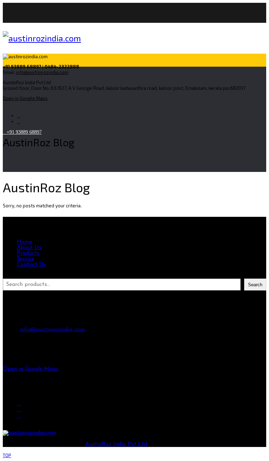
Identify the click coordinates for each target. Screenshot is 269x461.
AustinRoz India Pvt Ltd (116, 444)
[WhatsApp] (18, 121)
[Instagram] (18, 115)
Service (25, 259)
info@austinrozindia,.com (52, 330)
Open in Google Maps (30, 369)
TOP (7, 455)
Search (11, 276)
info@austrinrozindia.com (42, 72)
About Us (29, 247)
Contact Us (31, 264)
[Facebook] (19, 403)
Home (24, 242)
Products (28, 253)
